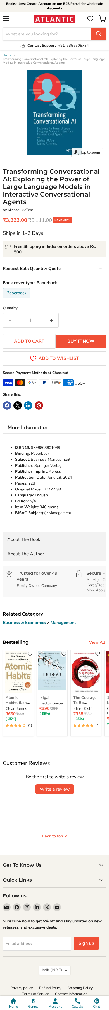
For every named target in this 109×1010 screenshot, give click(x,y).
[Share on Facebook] (7, 405)
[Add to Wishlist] (30, 653)
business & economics (25, 622)
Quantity (10, 308)
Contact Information (71, 993)
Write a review (55, 789)
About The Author (25, 554)
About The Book (23, 539)
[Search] (98, 34)
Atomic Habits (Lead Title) (17, 703)
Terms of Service (35, 993)
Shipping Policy (80, 988)
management (63, 622)
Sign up (86, 943)
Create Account (39, 3)
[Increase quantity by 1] (51, 320)
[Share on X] (17, 405)
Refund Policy (50, 988)
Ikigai (44, 697)
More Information (28, 427)
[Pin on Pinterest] (39, 405)
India (52, 970)
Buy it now (80, 341)
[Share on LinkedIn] (28, 405)
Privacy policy (21, 988)
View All (97, 642)
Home (7, 55)
